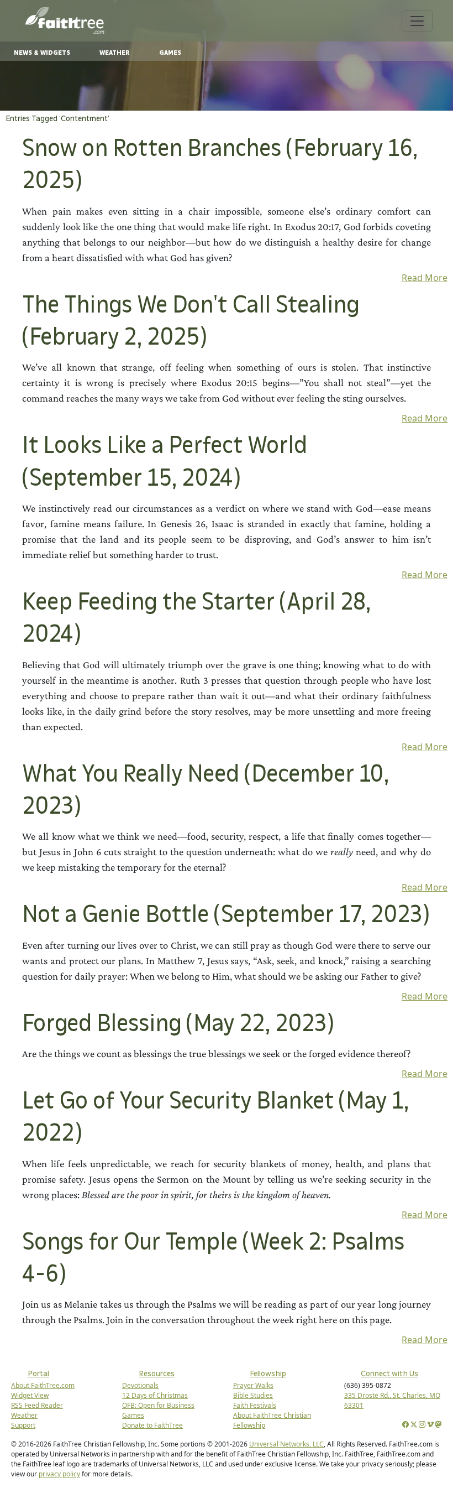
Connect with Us (389, 1374)
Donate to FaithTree (152, 1425)
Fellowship (268, 1374)
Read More (424, 278)
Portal (38, 1374)
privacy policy (59, 1474)
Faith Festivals (254, 1405)
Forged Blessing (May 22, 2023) (177, 1024)
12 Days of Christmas (155, 1395)
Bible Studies (253, 1395)
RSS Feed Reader (37, 1405)
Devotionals (140, 1385)
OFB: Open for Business (158, 1405)
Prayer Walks (253, 1385)
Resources (157, 1374)
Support (23, 1425)
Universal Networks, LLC (286, 1444)
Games (170, 52)
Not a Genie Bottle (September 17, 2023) (225, 915)
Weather (114, 52)
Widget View (30, 1395)
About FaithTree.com (43, 1385)
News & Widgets (42, 52)
